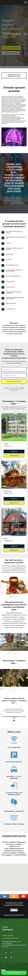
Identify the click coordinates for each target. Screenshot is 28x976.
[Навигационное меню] (26, 34)
